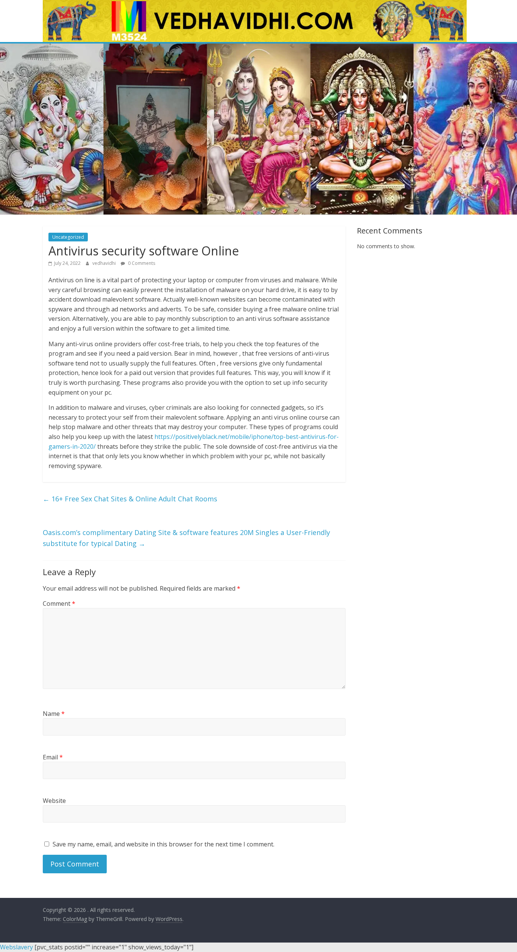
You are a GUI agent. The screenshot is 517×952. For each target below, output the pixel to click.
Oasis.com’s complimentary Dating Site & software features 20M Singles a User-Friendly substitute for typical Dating (186, 538)
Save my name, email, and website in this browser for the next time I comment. (163, 844)
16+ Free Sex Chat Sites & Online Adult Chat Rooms (130, 498)
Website (54, 800)
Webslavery (16, 947)
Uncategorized (68, 237)
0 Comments (141, 263)
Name (54, 713)
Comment (59, 603)
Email (53, 757)
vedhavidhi (104, 263)
